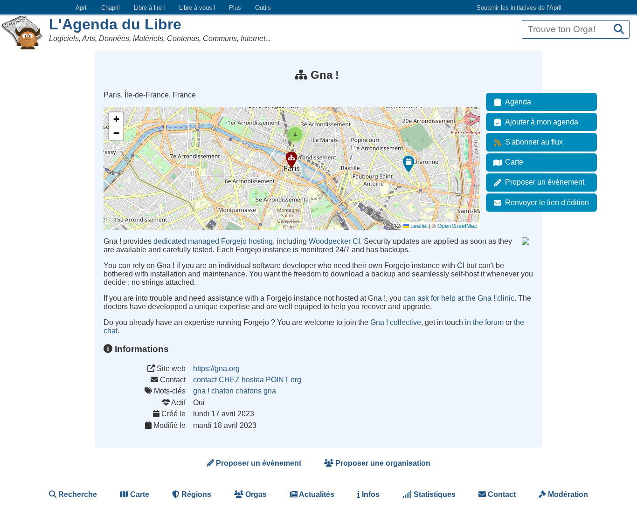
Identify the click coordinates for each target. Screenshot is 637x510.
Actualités (316, 494)
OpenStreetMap (457, 225)
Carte (514, 162)
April (82, 7)
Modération (567, 494)
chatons (248, 391)
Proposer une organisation (381, 463)
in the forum (484, 322)
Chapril (110, 7)
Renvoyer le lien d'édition (547, 203)
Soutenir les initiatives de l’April (519, 7)
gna (269, 391)
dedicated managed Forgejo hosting (213, 241)
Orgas (255, 494)
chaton (222, 391)
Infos (370, 494)
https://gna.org (216, 368)
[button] (291, 160)
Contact (501, 494)
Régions (195, 494)
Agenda (518, 102)
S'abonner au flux (534, 142)
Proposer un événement (544, 182)
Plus (235, 7)
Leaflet (418, 225)
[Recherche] (619, 29)
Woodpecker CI (334, 241)
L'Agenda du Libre (115, 24)
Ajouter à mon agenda (541, 122)
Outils (263, 7)
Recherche (76, 494)
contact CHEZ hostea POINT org (247, 380)
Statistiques (434, 494)
